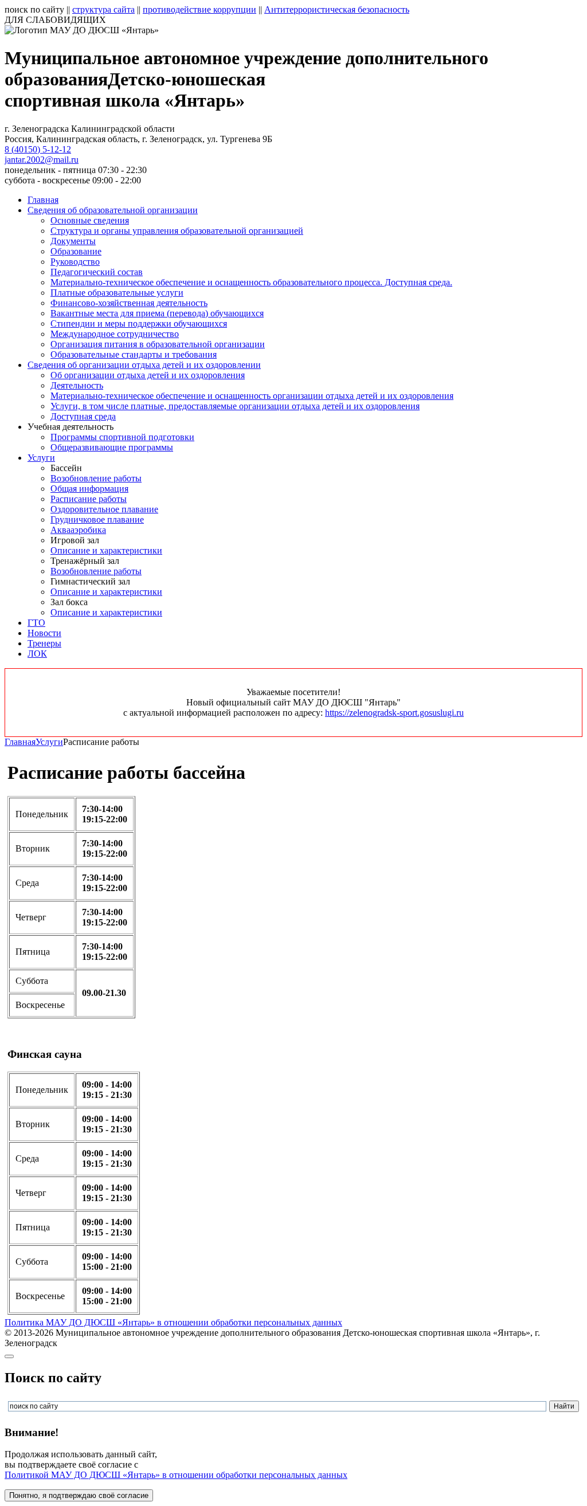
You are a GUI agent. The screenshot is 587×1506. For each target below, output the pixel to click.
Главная (43, 200)
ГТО (36, 623)
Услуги (41, 457)
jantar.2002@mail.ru (42, 159)
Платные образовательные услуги (116, 292)
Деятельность (76, 385)
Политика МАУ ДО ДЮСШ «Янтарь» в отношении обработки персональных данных (173, 1322)
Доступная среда (83, 416)
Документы (73, 241)
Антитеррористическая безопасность (336, 9)
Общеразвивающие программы (111, 447)
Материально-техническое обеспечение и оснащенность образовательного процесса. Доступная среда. (251, 282)
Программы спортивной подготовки (122, 437)
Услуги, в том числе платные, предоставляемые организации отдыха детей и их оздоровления (235, 406)
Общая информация (89, 488)
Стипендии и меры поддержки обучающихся (138, 323)
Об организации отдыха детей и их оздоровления (147, 375)
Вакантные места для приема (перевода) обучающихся (157, 313)
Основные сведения (89, 220)
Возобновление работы (96, 478)
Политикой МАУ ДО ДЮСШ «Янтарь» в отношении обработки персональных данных (176, 1475)
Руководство (75, 261)
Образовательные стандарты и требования (133, 354)
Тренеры (44, 643)
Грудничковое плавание (97, 519)
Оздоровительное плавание (104, 509)
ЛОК (37, 653)
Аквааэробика (78, 530)
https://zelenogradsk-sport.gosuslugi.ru (394, 712)
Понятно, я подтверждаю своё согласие (78, 1495)
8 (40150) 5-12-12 (38, 149)
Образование (75, 251)
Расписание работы (88, 499)
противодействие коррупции (199, 9)
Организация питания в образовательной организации (157, 344)
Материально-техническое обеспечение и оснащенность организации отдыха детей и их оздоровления (251, 396)
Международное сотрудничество (114, 334)
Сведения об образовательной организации (113, 210)
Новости (44, 633)
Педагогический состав (96, 272)
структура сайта (103, 9)
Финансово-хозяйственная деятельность (129, 303)
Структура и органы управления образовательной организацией (176, 231)
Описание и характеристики (106, 550)
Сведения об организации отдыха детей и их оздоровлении (144, 365)
